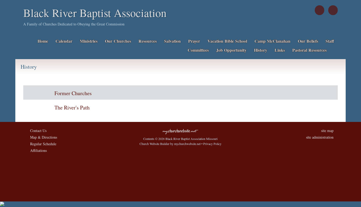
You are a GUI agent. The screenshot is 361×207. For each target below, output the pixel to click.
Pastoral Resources (309, 50)
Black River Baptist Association (94, 12)
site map (327, 130)
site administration (320, 137)
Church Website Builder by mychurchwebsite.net (170, 144)
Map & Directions (42, 137)
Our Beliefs (308, 41)
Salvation (172, 41)
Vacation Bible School (227, 41)
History (260, 50)
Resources (147, 41)
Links (280, 50)
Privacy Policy (212, 144)
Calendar (63, 41)
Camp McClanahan (272, 41)
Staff (330, 41)
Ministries (89, 41)
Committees (198, 50)
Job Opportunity (231, 50)
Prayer (194, 41)
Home (43, 41)
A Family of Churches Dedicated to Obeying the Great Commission (73, 24)
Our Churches (118, 41)
